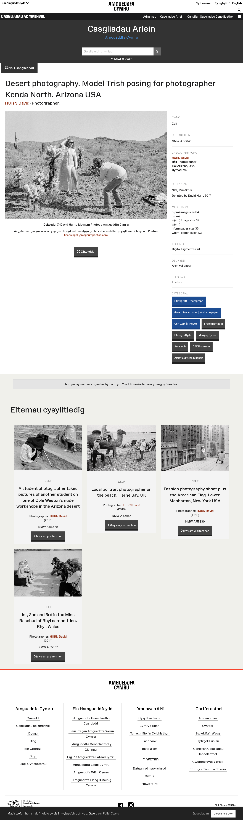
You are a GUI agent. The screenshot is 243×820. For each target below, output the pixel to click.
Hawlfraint (149, 783)
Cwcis (149, 776)
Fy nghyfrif (222, 3)
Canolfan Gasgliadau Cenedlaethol (210, 16)
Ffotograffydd (183, 335)
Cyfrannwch (204, 3)
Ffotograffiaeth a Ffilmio (208, 769)
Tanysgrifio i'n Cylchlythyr (149, 733)
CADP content (201, 346)
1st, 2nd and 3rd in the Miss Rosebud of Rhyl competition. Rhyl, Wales (48, 620)
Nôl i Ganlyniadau (21, 68)
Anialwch (180, 346)
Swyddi (207, 726)
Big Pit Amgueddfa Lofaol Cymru (91, 757)
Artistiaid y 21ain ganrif (188, 357)
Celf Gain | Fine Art (185, 323)
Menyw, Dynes (207, 335)
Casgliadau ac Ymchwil (23, 16)
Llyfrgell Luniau (208, 741)
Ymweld (33, 718)
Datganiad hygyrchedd (149, 768)
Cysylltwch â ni (149, 718)
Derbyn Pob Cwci (223, 813)
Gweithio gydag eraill (207, 761)
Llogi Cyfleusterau (33, 764)
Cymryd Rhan (149, 726)
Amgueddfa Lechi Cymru (91, 764)
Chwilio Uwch (122, 58)
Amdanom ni (208, 718)
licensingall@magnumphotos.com (86, 234)
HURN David (17, 103)
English (237, 3)
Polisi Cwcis (111, 813)
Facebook (149, 741)
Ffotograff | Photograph (188, 300)
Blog (33, 741)
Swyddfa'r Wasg (208, 733)
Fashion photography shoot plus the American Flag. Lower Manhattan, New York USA (195, 494)
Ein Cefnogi (32, 748)
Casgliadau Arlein (171, 16)
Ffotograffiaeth (213, 323)
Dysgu (33, 733)
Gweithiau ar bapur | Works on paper (196, 312)
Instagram (149, 748)
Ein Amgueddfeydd (14, 2)
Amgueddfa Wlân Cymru (91, 772)
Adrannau (149, 16)
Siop (33, 756)
